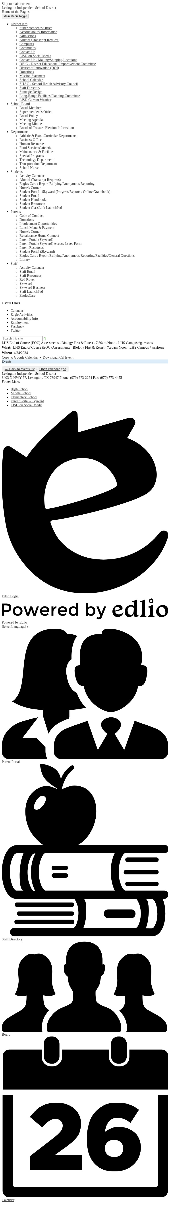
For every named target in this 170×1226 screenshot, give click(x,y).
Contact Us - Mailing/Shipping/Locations (48, 60)
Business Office (30, 140)
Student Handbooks (33, 199)
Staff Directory (29, 88)
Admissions (27, 36)
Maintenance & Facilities (36, 152)
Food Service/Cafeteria (35, 148)
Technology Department (36, 160)
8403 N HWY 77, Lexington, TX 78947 (30, 377)
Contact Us (27, 52)
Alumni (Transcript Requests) (40, 180)
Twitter (16, 330)
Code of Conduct (31, 215)
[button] (19, 24)
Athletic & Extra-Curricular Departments (47, 136)
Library (24, 259)
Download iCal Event (58, 357)
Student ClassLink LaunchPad (40, 207)
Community (27, 48)
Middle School (21, 393)
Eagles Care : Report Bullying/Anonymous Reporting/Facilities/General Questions (77, 255)
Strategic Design (30, 92)
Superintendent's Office (35, 28)
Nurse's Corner (30, 188)
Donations (26, 72)
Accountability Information (38, 32)
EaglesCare (27, 295)
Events (6, 361)
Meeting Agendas (31, 120)
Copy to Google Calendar (20, 357)
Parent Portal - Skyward (27, 401)
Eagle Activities (22, 314)
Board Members (30, 108)
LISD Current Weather (35, 100)
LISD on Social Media (35, 56)
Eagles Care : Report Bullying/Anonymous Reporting (57, 184)
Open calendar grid (52, 369)
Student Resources (32, 203)
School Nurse (29, 168)
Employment (20, 322)
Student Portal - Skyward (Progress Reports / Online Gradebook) (64, 191)
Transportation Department (38, 164)
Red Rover (27, 279)
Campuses (26, 44)
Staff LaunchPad (31, 291)
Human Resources (32, 144)
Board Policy (28, 116)
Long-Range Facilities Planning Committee (49, 96)
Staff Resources (30, 275)
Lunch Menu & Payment (36, 227)
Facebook (17, 326)
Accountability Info (24, 318)
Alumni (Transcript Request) (39, 40)
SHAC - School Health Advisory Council (48, 84)
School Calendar (31, 80)
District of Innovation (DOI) (39, 68)
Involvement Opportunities (38, 223)
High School (19, 389)
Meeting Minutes (31, 124)
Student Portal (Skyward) (37, 251)
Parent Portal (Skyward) (36, 239)
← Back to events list (20, 369)
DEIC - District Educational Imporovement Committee (57, 64)
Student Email (29, 195)
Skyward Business (32, 287)
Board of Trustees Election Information (46, 128)
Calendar (17, 310)
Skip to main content (16, 4)
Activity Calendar (31, 176)
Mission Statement (32, 76)
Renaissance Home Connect (39, 235)
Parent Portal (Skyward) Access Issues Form (50, 243)
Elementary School (24, 397)
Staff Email (27, 271)
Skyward (25, 283)
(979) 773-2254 (81, 377)
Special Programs (31, 156)
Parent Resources (31, 247)
